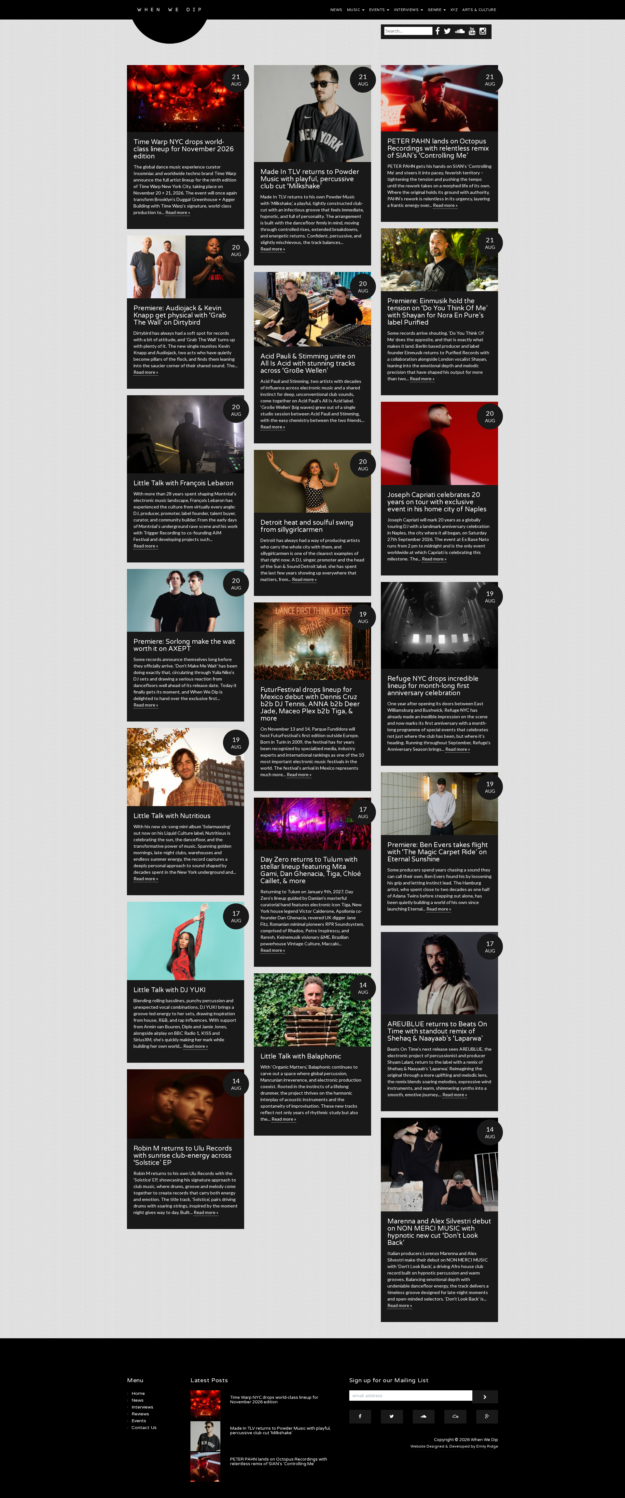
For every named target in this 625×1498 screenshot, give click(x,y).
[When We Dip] (170, 23)
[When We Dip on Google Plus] (487, 1417)
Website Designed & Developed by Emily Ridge (454, 1446)
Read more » (177, 212)
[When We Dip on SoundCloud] (460, 30)
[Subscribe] (485, 1396)
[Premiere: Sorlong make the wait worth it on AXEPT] (185, 600)
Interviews (407, 10)
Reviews (140, 1414)
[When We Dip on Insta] (483, 30)
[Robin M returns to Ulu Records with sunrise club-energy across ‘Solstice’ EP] (185, 1104)
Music (354, 10)
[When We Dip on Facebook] (437, 30)
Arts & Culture (479, 10)
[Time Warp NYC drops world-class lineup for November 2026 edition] (185, 98)
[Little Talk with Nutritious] (185, 767)
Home (138, 1393)
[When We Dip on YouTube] (472, 30)
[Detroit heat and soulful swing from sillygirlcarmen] (312, 481)
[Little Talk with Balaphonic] (312, 1009)
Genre (435, 10)
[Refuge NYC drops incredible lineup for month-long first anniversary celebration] (439, 625)
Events (377, 10)
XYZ (454, 10)
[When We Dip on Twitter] (447, 30)
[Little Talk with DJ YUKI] (185, 941)
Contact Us (144, 1427)
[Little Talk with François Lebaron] (185, 434)
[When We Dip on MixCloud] (455, 1417)
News (336, 10)
